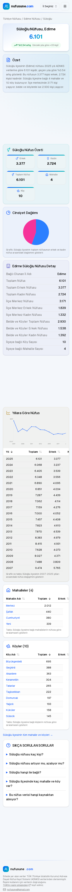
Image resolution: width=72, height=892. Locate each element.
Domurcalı (12, 698)
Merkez (10, 605)
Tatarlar (10, 685)
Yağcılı (9, 704)
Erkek (52, 451)
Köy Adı (11, 654)
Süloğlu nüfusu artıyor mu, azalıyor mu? (36, 763)
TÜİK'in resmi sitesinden (15, 885)
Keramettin (12, 679)
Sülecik (10, 716)
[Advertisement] (36, 118)
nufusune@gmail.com (18, 889)
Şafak (9, 611)
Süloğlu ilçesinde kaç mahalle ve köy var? (33, 784)
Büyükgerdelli (14, 661)
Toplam (33, 451)
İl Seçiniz (48, 6)
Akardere (11, 673)
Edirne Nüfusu (32, 18)
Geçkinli (10, 667)
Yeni (8, 623)
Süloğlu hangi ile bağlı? (25, 772)
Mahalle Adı (13, 598)
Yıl (7, 451)
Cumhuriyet (13, 617)
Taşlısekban (13, 691)
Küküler (10, 710)
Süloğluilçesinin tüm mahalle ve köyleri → (28, 735)
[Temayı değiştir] (65, 6)
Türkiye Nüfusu (12, 18)
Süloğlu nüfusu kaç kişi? (26, 754)
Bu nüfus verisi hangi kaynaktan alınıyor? (30, 797)
